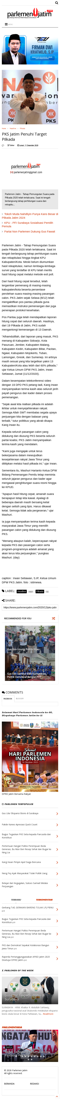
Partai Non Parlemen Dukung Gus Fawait (29, 231)
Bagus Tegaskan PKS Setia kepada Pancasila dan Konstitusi (27, 1053)
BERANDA (9, 1083)
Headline (13, 128)
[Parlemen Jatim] (30, 17)
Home (4, 128)
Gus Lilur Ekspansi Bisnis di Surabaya (25, 997)
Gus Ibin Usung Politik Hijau (23, 649)
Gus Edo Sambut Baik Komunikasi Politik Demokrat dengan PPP (26, 675)
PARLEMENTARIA (12, 1027)
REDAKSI (34, 1083)
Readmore (48, 1013)
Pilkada (22, 128)
